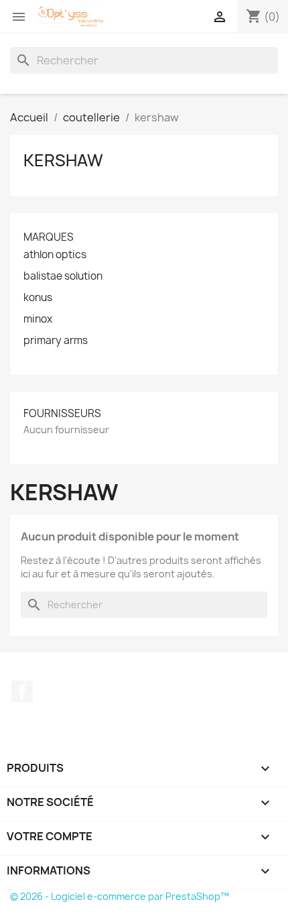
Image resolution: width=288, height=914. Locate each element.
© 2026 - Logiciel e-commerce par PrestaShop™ (119, 896)
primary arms (55, 340)
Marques (48, 237)
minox (37, 319)
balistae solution (62, 276)
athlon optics (54, 255)
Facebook (22, 691)
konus (37, 297)
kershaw (63, 160)
